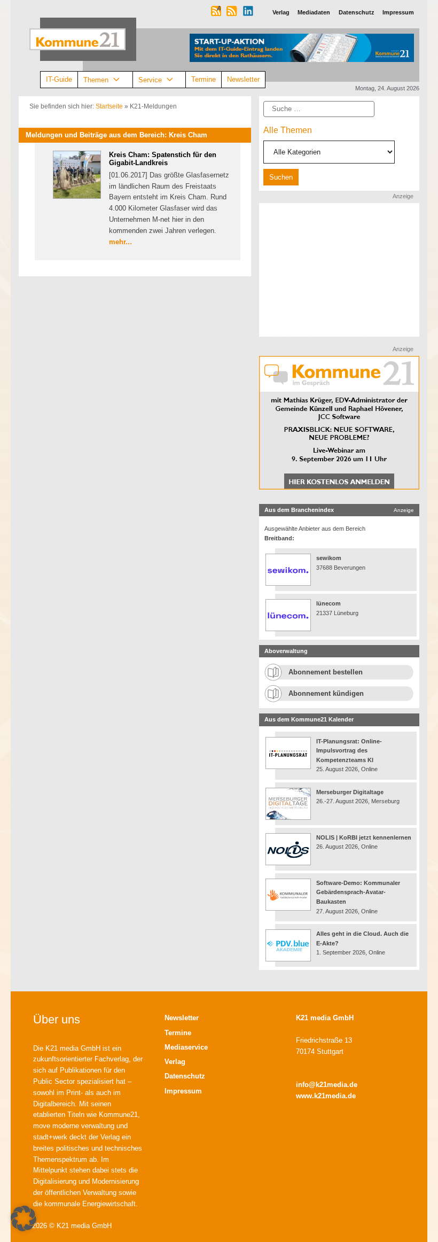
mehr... (120, 242)
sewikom (328, 558)
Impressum (183, 1091)
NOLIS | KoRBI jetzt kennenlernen (363, 837)
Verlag (175, 1062)
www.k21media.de (326, 1096)
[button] (23, 1218)
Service (150, 79)
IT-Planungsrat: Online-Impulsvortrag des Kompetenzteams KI (349, 750)
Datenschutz (185, 1076)
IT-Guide (59, 79)
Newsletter (243, 79)
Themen (95, 79)
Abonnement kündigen (326, 693)
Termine (203, 79)
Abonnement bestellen (325, 672)
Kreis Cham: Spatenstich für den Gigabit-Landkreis (162, 159)
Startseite (109, 106)
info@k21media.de (326, 1085)
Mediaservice (186, 1047)
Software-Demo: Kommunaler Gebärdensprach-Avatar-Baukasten (358, 892)
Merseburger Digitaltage (350, 792)
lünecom (328, 603)
